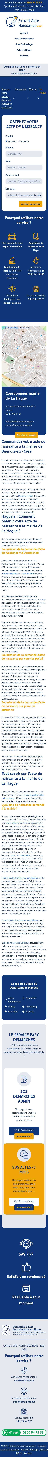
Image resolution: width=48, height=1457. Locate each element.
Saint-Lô (30, 1011)
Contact (24, 55)
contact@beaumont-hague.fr (19, 425)
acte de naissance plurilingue (16, 942)
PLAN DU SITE (10, 1345)
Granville (12, 1011)
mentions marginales (20, 855)
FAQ (42, 1345)
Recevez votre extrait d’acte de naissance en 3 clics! (7, 98)
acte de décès (28, 573)
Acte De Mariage (24, 44)
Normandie (20, 89)
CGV (24, 1349)
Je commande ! (24, 1136)
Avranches (31, 997)
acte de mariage (10, 573)
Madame (25, 141)
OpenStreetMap (11, 327)
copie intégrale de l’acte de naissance (22, 822)
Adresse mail (12, 175)
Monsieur (12, 141)
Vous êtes (11, 188)
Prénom (9, 147)
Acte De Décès (24, 49)
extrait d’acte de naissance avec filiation (21, 878)
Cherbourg (31, 1006)
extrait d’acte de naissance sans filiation (21, 920)
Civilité (9, 136)
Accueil (24, 32)
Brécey (11, 1006)
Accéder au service (30, 203)
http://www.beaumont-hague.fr (20, 421)
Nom (8, 161)
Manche (33, 89)
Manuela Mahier (25, 496)
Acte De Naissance (24, 38)
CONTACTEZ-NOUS (28, 1345)
